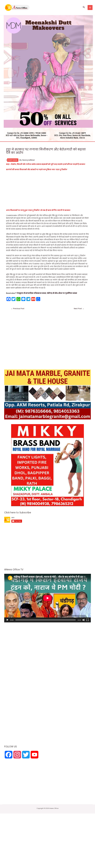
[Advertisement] (47, 190)
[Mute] (83, 620)
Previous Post (17, 308)
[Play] (7, 620)
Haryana (12, 160)
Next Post (79, 308)
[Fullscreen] (87, 620)
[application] (47, 598)
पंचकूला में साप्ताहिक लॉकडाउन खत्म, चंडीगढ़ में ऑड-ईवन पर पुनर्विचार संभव (47, 293)
